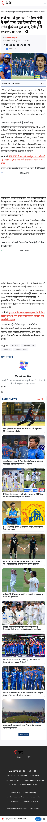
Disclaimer (36, 776)
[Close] (44, 819)
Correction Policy (35, 797)
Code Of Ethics (14, 801)
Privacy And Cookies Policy (34, 780)
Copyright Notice (12, 780)
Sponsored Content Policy (32, 801)
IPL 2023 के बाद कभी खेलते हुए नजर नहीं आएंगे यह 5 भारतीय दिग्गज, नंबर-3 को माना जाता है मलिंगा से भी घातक (23, 159)
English (19, 757)
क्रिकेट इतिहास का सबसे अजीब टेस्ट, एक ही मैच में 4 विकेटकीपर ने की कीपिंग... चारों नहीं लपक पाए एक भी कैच (22, 628)
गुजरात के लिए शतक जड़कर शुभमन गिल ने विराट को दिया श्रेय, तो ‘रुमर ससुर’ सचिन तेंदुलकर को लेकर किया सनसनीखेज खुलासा (23, 316)
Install (38, 819)
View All (40, 399)
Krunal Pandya (28, 345)
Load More (24, 735)
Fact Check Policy (30, 793)
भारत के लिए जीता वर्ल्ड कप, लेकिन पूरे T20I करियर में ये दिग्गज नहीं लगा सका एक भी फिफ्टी (21, 660)
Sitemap (14, 784)
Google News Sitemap (30, 784)
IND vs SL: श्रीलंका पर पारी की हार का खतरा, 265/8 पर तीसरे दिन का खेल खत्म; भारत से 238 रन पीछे (23, 495)
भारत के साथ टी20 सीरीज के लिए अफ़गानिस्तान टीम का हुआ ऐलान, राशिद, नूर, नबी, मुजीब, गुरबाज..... (23, 693)
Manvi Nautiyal (11, 38)
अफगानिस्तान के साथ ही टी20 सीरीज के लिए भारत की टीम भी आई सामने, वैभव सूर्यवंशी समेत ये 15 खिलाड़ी (23, 462)
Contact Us (11, 776)
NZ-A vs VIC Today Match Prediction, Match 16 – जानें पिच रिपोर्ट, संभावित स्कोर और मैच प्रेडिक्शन (22, 562)
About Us (23, 776)
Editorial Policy (15, 793)
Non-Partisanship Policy (17, 797)
